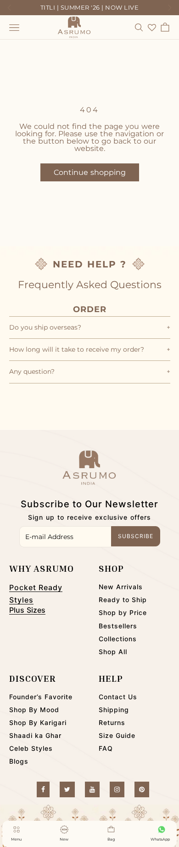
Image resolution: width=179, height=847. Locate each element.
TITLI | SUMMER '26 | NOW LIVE (89, 7)
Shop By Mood (34, 710)
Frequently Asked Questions (90, 284)
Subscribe (135, 536)
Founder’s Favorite (41, 697)
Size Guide (117, 735)
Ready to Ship (123, 599)
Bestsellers (118, 626)
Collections (118, 639)
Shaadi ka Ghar (35, 735)
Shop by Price (123, 612)
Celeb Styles (31, 748)
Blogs (18, 761)
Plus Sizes (27, 610)
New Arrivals (121, 587)
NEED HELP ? (90, 264)
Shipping (114, 710)
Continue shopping (90, 172)
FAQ (106, 748)
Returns (112, 722)
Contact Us (118, 697)
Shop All (113, 652)
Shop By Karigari (38, 722)
